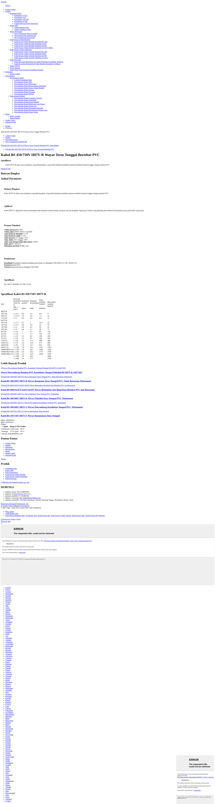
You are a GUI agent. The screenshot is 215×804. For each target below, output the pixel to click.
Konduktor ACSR (20, 21)
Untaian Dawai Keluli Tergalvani (26, 24)
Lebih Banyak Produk (9, 482)
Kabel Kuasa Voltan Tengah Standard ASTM (30, 56)
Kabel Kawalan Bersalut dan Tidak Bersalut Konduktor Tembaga (37, 64)
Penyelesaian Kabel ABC (23, 82)
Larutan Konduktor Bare (23, 80)
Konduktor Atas (31, 516)
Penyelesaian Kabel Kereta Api (25, 106)
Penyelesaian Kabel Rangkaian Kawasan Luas (30, 110)
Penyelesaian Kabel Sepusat (24, 90)
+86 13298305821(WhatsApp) (30, 498)
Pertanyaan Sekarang (8, 504)
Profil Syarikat (15, 74)
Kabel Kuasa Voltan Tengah (61, 516)
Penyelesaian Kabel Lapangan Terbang (28, 98)
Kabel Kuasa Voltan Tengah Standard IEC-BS (30, 52)
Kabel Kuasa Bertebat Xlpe (15, 516)
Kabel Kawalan (15, 60)
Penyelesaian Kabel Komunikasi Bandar (28, 108)
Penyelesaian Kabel (17, 78)
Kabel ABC (14, 26)
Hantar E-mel (5, 169)
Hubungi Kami (10, 122)
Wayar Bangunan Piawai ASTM (25, 34)
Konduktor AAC (20, 17)
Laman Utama (10, 9)
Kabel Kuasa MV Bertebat (95, 516)
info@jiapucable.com (22, 494)
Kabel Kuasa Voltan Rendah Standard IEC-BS (30, 42)
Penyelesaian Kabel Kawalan (24, 92)
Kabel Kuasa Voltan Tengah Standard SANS (30, 54)
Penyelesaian (10, 76)
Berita (7, 114)
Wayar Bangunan (16, 32)
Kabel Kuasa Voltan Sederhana (21, 50)
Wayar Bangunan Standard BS (25, 36)
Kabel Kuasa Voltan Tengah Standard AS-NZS (31, 58)
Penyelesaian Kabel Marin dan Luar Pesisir (29, 104)
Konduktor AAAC (21, 15)
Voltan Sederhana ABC (22, 30)
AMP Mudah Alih (11, 514)
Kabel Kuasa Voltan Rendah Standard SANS (30, 44)
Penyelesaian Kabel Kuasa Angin (26, 112)
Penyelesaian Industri (17, 96)
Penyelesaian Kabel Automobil (25, 100)
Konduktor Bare (15, 13)
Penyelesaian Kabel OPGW (24, 94)
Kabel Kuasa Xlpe (78, 516)
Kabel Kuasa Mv (44, 516)
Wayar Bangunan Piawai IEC (24, 38)
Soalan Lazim (10, 120)
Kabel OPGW (15, 66)
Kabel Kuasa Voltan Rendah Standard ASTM (30, 46)
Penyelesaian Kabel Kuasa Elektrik (26, 102)
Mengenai (8, 72)
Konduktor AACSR (21, 19)
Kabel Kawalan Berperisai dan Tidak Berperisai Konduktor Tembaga (38, 62)
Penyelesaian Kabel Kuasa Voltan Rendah (29, 88)
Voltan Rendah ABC (21, 28)
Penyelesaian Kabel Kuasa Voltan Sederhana (30, 86)
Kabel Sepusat (15, 68)
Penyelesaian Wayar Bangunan (25, 84)
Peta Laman (9, 512)
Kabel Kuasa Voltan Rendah (20, 40)
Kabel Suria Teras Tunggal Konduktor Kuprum (26, 70)
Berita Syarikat (15, 116)
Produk (8, 11)
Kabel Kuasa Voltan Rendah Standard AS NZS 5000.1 (33, 48)
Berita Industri (15, 118)
